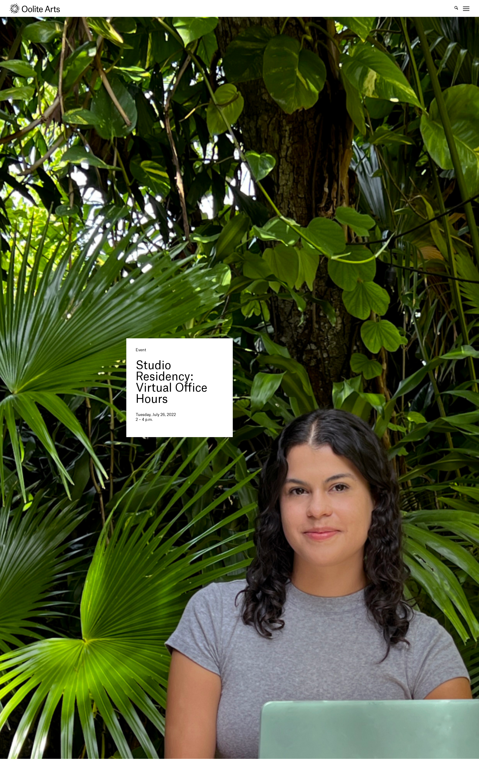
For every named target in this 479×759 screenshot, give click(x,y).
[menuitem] (456, 8)
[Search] (456, 8)
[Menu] (464, 8)
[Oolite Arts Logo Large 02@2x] (37, 8)
